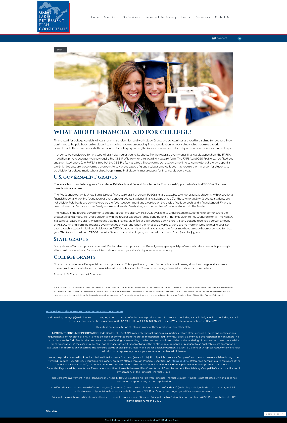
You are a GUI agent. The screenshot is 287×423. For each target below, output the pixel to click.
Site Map (51, 411)
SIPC (185, 360)
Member (177, 360)
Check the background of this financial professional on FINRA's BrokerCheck (142, 420)
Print (60, 49)
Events (185, 17)
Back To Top (273, 414)
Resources (201, 17)
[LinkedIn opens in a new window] (239, 39)
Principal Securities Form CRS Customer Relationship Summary (84, 311)
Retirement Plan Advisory (160, 17)
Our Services (130, 17)
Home (95, 17)
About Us (109, 17)
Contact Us (222, 17)
